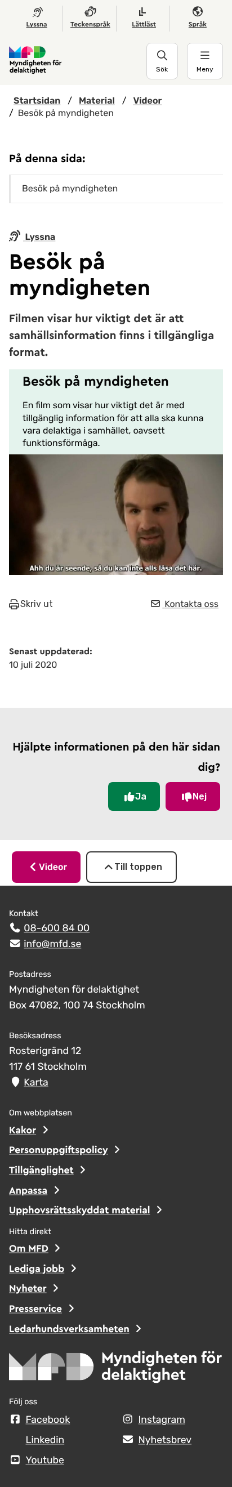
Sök (162, 69)
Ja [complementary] (140, 796)
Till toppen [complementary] (138, 866)
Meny (205, 69)
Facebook (48, 1420)
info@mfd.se (52, 944)
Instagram (162, 1420)
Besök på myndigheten (70, 188)
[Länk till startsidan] (77, 61)
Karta (36, 1082)
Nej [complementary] (200, 796)
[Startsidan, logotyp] (116, 1370)
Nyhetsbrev (165, 1440)
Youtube (45, 1460)
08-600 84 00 (57, 928)
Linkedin (45, 1440)
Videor (53, 866)
